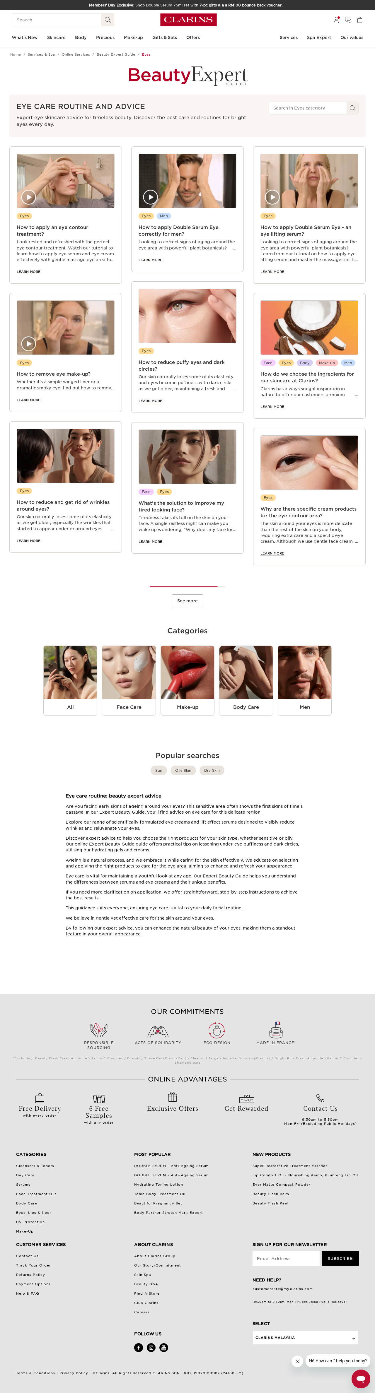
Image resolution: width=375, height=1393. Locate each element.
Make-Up (25, 1231)
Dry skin (212, 770)
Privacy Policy (73, 1373)
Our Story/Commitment (157, 1265)
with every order (40, 1110)
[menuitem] (336, 19)
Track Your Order (33, 1265)
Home (15, 54)
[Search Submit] (107, 19)
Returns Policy (30, 1275)
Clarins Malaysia (275, 1338)
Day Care (25, 1175)
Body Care (26, 1203)
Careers (142, 1312)
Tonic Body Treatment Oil (159, 1194)
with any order (99, 1114)
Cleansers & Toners (35, 1166)
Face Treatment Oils (36, 1194)
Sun (158, 770)
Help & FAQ (27, 1293)
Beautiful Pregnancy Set (158, 1203)
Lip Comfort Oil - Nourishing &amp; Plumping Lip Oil (305, 1175)
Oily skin (183, 770)
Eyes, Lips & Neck (34, 1213)
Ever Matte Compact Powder (282, 1184)
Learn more (28, 272)
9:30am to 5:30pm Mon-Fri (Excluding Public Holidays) (320, 1114)
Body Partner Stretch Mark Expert (168, 1213)
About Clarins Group (154, 1256)
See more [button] (187, 600)
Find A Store (147, 1293)
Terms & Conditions (35, 1373)
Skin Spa (142, 1275)
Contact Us (27, 1256)
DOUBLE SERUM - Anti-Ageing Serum (171, 1166)
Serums (23, 1184)
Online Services (76, 54)
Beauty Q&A (146, 1284)
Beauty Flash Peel (270, 1203)
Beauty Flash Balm (271, 1194)
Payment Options (33, 1284)
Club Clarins (146, 1303)
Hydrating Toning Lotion (158, 1184)
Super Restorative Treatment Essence (290, 1166)
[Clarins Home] (188, 20)
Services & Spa (41, 54)
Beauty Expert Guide (116, 54)
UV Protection (30, 1222)
